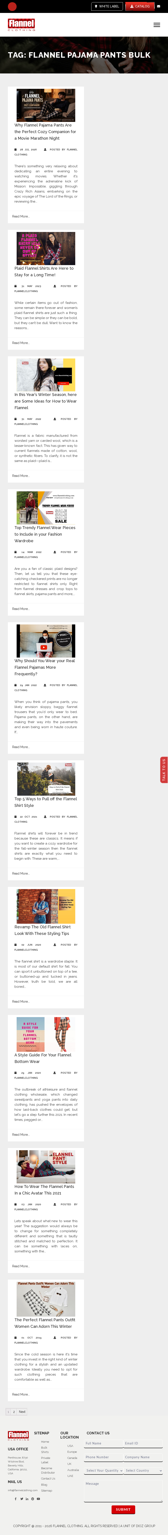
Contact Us (48, 1478)
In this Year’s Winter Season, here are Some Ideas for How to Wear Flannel (45, 401)
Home (45, 1441)
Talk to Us (164, 770)
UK (69, 1463)
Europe (72, 1451)
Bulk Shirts (45, 1450)
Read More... (21, 216)
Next (22, 1412)
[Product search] (12, 6)
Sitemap (46, 1490)
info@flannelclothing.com (23, 1490)
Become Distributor (48, 1470)
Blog (44, 1484)
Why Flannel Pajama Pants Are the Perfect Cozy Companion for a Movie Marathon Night (45, 132)
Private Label (45, 1460)
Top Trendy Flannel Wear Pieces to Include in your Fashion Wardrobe (44, 534)
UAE (70, 1476)
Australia (73, 1470)
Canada (72, 1458)
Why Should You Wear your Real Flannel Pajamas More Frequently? (44, 667)
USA (70, 1446)
